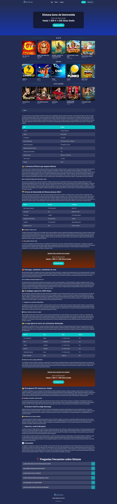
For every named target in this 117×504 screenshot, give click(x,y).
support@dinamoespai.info (58, 498)
